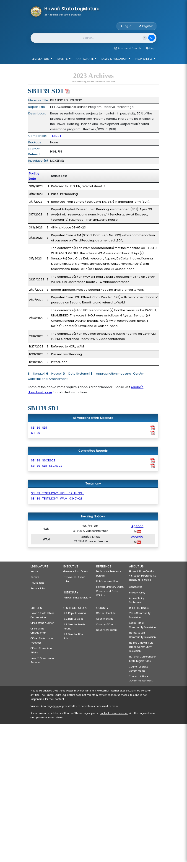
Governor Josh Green (75, 571)
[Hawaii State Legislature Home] (36, 11)
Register (147, 26)
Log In (127, 26)
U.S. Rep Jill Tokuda (74, 613)
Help (152, 48)
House (34, 571)
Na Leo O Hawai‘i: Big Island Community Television (141, 647)
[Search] (151, 38)
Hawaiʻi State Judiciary (77, 597)
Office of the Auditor (42, 623)
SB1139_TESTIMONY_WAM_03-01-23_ (58, 498)
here (56, 706)
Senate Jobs (38, 588)
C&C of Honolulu (106, 613)
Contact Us (135, 587)
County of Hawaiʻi (106, 630)
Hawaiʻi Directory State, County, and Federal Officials (110, 591)
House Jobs (37, 583)
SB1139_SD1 (39, 428)
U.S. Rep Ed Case (73, 619)
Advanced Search (129, 48)
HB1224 (56, 136)
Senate (35, 577)
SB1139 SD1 (46, 91)
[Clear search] (145, 38)
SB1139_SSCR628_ (44, 460)
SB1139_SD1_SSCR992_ (47, 466)
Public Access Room (108, 581)
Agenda (137, 526)
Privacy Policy (137, 592)
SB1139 (35, 433)
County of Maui (105, 619)
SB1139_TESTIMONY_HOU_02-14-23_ (57, 493)
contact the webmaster (114, 713)
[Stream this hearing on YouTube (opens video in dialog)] (137, 531)
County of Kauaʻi (106, 624)
